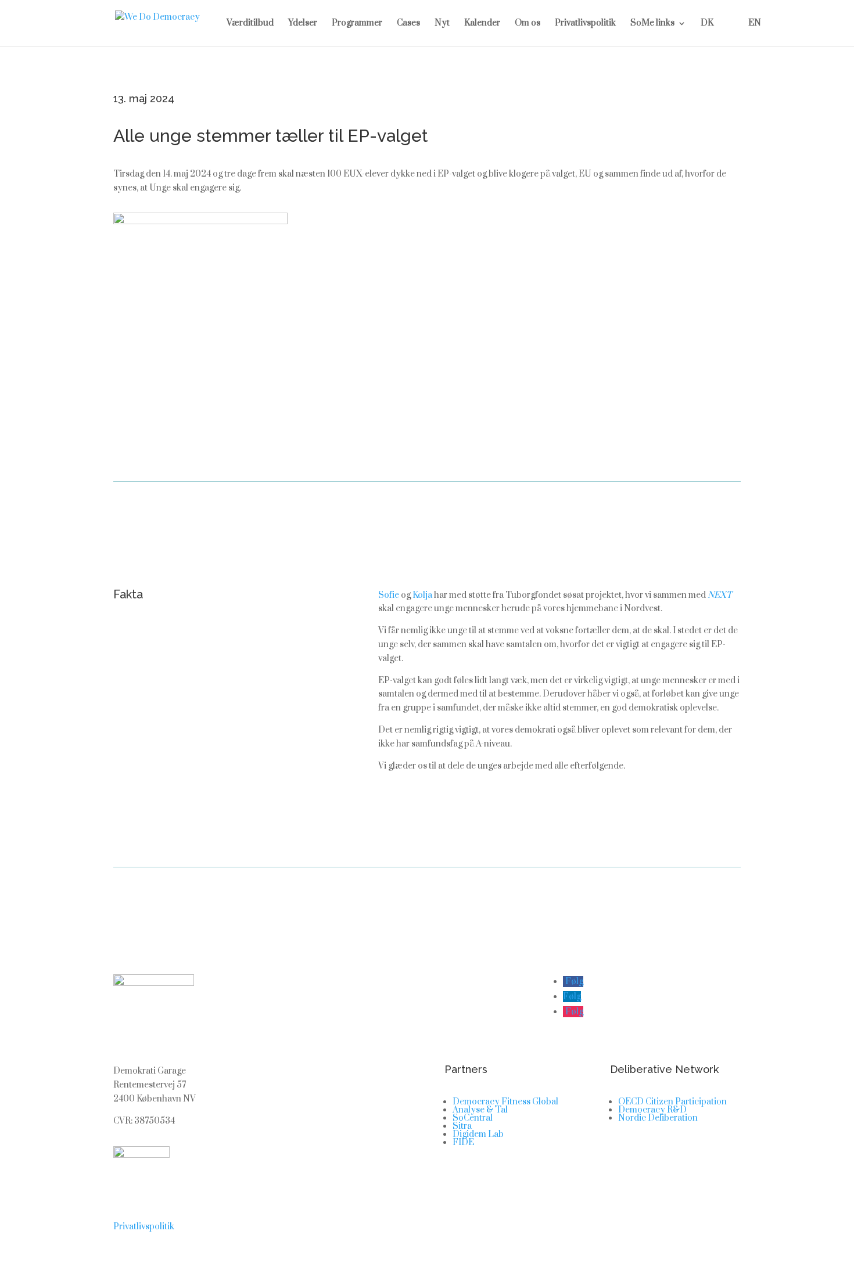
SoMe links (652, 23)
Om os (527, 23)
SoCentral (473, 1118)
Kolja (422, 595)
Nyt (442, 23)
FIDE (463, 1142)
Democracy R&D (652, 1109)
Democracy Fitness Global (505, 1101)
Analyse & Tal (480, 1109)
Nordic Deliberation (658, 1118)
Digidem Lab (478, 1134)
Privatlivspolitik (585, 23)
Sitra (462, 1126)
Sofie (388, 595)
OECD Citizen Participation (672, 1101)
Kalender (482, 23)
